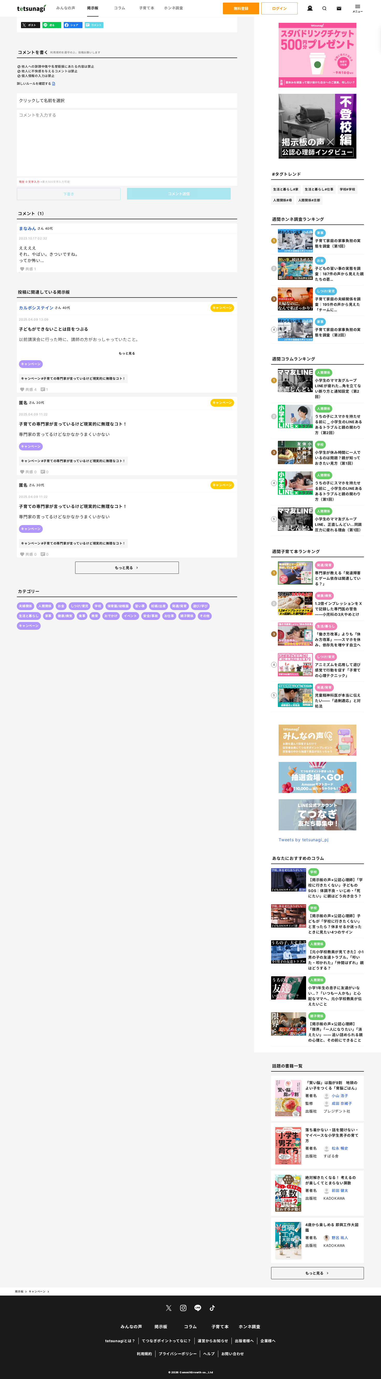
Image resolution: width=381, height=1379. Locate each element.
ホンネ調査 (173, 8)
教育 (94, 616)
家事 (48, 616)
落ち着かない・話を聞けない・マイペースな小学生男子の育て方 (332, 1135)
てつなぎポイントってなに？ (166, 1341)
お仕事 (169, 616)
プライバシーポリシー (178, 1354)
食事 (82, 616)
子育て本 (146, 8)
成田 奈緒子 (342, 1103)
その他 (205, 616)
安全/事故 (150, 616)
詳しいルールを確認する (34, 84)
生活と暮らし (29, 616)
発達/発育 (179, 606)
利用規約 (144, 1354)
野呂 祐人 (340, 1237)
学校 (98, 606)
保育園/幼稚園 (118, 606)
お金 (61, 606)
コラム (119, 8)
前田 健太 (340, 1190)
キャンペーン (29, 626)
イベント (130, 616)
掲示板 (92, 8)
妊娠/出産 (158, 606)
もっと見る (124, 567)
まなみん (27, 228)
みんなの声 (65, 8)
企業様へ (268, 1341)
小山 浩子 (340, 1095)
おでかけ (111, 616)
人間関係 (45, 606)
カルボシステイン (36, 307)
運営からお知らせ (213, 1341)
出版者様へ (244, 1341)
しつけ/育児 (80, 606)
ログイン (279, 8)
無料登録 (241, 8)
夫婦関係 (25, 606)
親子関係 (187, 616)
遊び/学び (200, 606)
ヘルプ (209, 1354)
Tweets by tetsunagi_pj (304, 839)
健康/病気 (65, 616)
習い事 (140, 606)
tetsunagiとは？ (120, 1341)
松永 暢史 (340, 1148)
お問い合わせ (232, 1354)
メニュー (357, 11)
